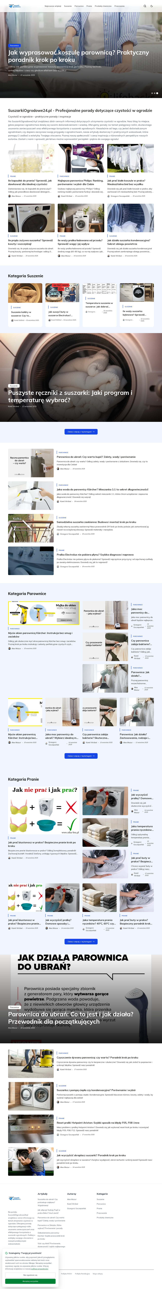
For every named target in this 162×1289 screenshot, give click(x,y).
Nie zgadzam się (30, 1275)
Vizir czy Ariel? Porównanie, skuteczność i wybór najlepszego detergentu (51, 1246)
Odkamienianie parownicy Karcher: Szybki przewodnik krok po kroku (51, 1236)
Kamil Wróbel (13, 406)
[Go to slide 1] (152, 93)
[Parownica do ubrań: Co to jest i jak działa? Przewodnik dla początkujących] (81, 999)
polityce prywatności (39, 1269)
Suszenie (68, 6)
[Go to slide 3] (157, 93)
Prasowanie (120, 6)
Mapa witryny (98, 1274)
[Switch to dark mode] (151, 6)
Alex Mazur (12, 75)
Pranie (89, 6)
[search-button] (145, 6)
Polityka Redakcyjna (82, 1274)
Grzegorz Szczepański (76, 1208)
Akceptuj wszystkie (30, 1281)
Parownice (79, 6)
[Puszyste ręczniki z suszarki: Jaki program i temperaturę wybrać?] (81, 377)
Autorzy (71, 1193)
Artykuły (42, 1193)
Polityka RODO (66, 1274)
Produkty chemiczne (103, 6)
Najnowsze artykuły (53, 6)
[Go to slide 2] (154, 93)
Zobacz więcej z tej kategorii (80, 432)
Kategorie (102, 1193)
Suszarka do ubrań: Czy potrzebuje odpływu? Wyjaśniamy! (48, 1202)
